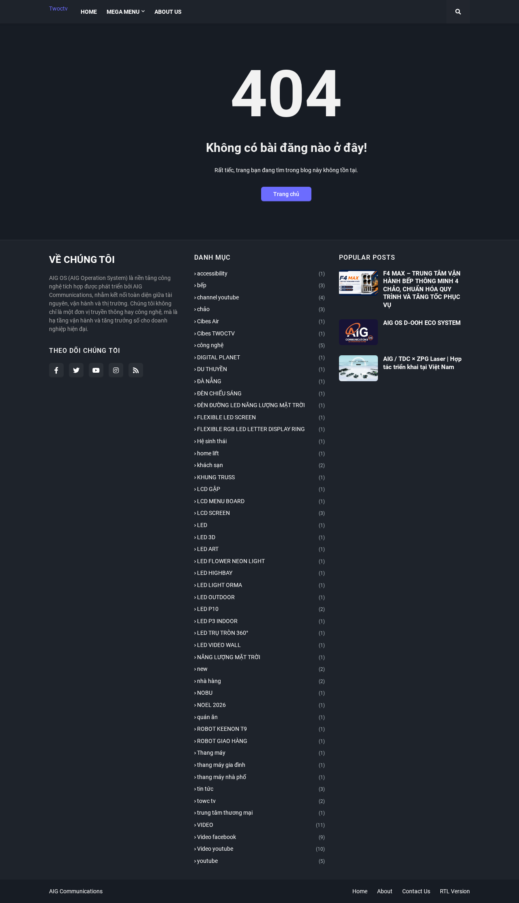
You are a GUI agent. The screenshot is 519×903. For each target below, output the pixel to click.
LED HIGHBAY (261, 573)
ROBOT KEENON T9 (261, 729)
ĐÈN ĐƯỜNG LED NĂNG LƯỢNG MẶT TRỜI (261, 405)
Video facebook (261, 837)
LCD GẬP (261, 489)
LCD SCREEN (261, 513)
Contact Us (416, 891)
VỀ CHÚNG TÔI (82, 259)
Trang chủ (286, 194)
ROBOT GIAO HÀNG (261, 741)
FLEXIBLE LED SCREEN (261, 417)
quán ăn (261, 717)
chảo (261, 309)
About (384, 891)
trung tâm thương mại (261, 812)
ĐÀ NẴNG (261, 381)
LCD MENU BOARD (261, 501)
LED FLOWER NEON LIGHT (261, 561)
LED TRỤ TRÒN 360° (261, 633)
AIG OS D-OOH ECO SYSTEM (422, 323)
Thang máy (261, 752)
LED (261, 525)
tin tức (261, 789)
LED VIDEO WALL (261, 645)
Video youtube (261, 848)
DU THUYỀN (261, 369)
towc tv (261, 801)
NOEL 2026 (261, 705)
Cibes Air (261, 321)
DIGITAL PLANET (261, 357)
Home (359, 891)
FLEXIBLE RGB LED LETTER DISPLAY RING (261, 429)
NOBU (261, 693)
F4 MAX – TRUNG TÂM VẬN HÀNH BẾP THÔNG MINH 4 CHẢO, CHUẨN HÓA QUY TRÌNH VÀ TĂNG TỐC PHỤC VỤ (422, 289)
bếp (261, 285)
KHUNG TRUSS (261, 477)
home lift (261, 453)
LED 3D (261, 537)
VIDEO (261, 825)
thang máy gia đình (261, 765)
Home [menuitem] (89, 12)
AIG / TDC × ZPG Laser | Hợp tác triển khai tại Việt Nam (422, 363)
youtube (261, 861)
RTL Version (455, 891)
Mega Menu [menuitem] (123, 12)
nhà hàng (261, 681)
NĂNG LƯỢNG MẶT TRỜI (261, 657)
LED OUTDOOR (261, 597)
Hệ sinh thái (261, 441)
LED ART (261, 549)
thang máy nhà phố (261, 777)
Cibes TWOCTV (261, 333)
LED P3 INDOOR (261, 621)
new (261, 669)
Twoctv (58, 8)
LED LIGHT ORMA (261, 585)
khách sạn (261, 465)
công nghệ (261, 345)
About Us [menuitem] (168, 12)
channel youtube (261, 297)
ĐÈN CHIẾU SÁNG (261, 393)
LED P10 (261, 609)
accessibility (261, 273)
